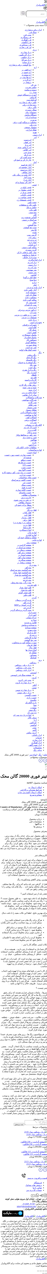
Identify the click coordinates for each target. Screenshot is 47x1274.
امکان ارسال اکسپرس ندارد (30, 792)
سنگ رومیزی (31, 110)
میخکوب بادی (31, 297)
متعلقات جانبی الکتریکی (26, 447)
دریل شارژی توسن (23, 690)
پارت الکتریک (31, 703)
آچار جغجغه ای (25, 167)
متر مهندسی (31, 270)
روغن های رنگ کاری (28, 385)
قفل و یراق (32, 510)
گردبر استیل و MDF (22, 605)
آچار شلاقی (26, 172)
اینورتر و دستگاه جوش (27, 95)
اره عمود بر (26, 72)
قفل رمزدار (26, 517)
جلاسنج (33, 700)
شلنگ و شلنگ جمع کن (27, 537)
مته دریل (33, 565)
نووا (35, 705)
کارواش (33, 97)
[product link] (35, 1132)
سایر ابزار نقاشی (29, 395)
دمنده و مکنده (31, 90)
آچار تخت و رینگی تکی (21, 175)
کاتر (35, 215)
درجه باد (33, 635)
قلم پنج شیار (26, 590)
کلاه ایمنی (32, 327)
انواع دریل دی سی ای (22, 715)
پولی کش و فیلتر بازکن (27, 252)
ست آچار (27, 177)
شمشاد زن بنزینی (29, 317)
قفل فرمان (32, 645)
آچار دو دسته (25, 170)
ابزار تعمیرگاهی (35, 745)
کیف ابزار (32, 615)
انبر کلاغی (27, 150)
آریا (35, 720)
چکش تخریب (31, 87)
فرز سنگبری (25, 37)
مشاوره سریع (36, 795)
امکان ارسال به (35, 787)
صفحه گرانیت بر (24, 545)
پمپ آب (33, 312)
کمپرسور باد (31, 302)
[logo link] (41, 5)
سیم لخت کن (25, 157)
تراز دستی (32, 265)
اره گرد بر (27, 80)
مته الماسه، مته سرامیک (20, 570)
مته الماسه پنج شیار (22, 575)
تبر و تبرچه (32, 240)
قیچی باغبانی (25, 195)
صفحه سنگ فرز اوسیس (20, 675)
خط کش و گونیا (30, 277)
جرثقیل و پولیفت (29, 255)
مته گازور (27, 577)
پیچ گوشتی (32, 225)
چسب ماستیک (25, 492)
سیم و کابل (32, 432)
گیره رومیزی (31, 250)
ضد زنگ (33, 365)
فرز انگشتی (26, 42)
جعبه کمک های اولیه (28, 350)
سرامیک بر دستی (29, 220)
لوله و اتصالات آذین (28, 412)
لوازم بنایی (32, 532)
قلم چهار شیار (25, 587)
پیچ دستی (33, 212)
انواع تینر (33, 382)
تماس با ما (37, 1188)
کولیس (34, 275)
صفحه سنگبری (24, 560)
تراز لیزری (32, 262)
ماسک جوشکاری (29, 335)
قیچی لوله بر (25, 187)
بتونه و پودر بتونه (30, 387)
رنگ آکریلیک (31, 357)
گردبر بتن (27, 607)
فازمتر (34, 230)
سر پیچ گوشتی (30, 640)
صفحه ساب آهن (24, 557)
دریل (35, 50)
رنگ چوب (32, 367)
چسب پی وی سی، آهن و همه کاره (16, 472)
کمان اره (33, 242)
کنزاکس (33, 723)
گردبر (34, 597)
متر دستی (32, 272)
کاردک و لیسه (31, 380)
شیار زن (33, 92)
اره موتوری (26, 75)
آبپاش (28, 507)
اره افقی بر (26, 70)
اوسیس (33, 672)
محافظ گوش (31, 342)
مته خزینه (27, 580)
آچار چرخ (27, 180)
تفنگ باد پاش (31, 295)
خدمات (39, 738)
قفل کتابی (27, 512)
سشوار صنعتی (30, 127)
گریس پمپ (32, 235)
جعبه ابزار (32, 612)
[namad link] (41, 1259)
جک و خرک (32, 632)
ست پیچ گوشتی (30, 227)
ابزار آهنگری (36, 743)
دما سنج (33, 280)
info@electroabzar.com (26, 1206)
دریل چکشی (26, 57)
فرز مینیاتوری (25, 45)
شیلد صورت (31, 345)
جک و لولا (27, 527)
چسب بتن (27, 482)
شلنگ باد (33, 652)
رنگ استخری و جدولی (27, 362)
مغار (35, 222)
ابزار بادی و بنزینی (34, 287)
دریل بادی (32, 320)
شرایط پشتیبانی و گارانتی (31, 790)
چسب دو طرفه (24, 462)
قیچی (34, 185)
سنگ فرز (33, 32)
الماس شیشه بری (29, 217)
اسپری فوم (26, 487)
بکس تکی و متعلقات (28, 205)
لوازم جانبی (37, 540)
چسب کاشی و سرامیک (21, 480)
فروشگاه (38, 1183)
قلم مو (34, 377)
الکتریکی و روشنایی (33, 425)
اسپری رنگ (32, 372)
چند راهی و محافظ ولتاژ (26, 435)
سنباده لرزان (31, 117)
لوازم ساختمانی (35, 450)
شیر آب (33, 422)
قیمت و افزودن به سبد (37, 1178)
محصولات (37, 748)
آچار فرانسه (26, 165)
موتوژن (33, 708)
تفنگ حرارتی (31, 130)
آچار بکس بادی (30, 290)
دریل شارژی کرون (23, 682)
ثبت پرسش (19, 1124)
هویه (35, 132)
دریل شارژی (26, 52)
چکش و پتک (31, 207)
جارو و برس (26, 497)
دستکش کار (31, 340)
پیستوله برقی (31, 112)
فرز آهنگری (26, 40)
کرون (34, 677)
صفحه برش (31, 542)
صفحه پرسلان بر (24, 550)
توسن (34, 687)
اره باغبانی (32, 245)
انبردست (27, 140)
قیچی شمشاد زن (24, 200)
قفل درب (27, 525)
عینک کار (33, 330)
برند (40, 660)
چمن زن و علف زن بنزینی (25, 315)
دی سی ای (32, 713)
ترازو (34, 282)
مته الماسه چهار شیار (22, 572)
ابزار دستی (37, 135)
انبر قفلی (27, 142)
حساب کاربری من (34, 1190)
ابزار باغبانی (37, 735)
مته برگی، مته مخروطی (21, 582)
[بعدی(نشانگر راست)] (43, 1273)
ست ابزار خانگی (30, 257)
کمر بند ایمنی (31, 347)
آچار (35, 162)
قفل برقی (27, 520)
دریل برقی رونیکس (23, 665)
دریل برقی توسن (24, 692)
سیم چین (27, 152)
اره (35, 67)
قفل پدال (33, 647)
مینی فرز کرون (24, 680)
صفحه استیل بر (24, 555)
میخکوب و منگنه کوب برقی (25, 122)
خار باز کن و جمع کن (22, 160)
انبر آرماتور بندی (24, 147)
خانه (45, 755)
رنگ (40, 352)
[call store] (45, 9)
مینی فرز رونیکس (23, 667)
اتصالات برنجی (30, 420)
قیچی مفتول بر (24, 190)
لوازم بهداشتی (30, 415)
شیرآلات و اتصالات (34, 397)
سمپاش (33, 655)
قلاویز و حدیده (30, 622)
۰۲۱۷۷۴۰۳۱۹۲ (28, 1204)
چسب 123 (26, 465)
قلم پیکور (27, 595)
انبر (35, 137)
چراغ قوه (33, 445)
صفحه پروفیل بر (24, 562)
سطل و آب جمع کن (22, 505)
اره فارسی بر (25, 77)
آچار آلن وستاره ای (23, 182)
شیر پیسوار (32, 407)
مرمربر (33, 120)
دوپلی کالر (32, 718)
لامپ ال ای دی (30, 427)
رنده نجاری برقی (29, 105)
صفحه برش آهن (24, 552)
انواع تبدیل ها (31, 650)
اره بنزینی (32, 307)
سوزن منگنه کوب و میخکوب (24, 642)
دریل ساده (26, 62)
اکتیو (35, 730)
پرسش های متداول (33, 1185)
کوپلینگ (33, 657)
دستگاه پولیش (30, 115)
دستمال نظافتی (24, 502)
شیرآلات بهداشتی (29, 400)
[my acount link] (40, 19)
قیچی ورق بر (25, 192)
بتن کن (34, 85)
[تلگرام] (41, 1196)
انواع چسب (32, 452)
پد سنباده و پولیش (29, 625)
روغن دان (32, 237)
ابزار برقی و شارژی (33, 30)
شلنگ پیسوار (31, 410)
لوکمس (33, 725)
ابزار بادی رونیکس (23, 670)
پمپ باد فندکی (30, 305)
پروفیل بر (27, 82)
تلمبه (34, 232)
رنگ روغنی (32, 355)
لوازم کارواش (31, 637)
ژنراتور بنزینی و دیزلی (27, 310)
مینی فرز (27, 35)
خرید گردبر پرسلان (23, 600)
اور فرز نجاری (25, 47)
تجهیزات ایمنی (36, 322)
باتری (34, 442)
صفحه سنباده (31, 627)
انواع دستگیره (25, 530)
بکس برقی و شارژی (28, 102)
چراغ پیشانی (31, 617)
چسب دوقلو (26, 460)
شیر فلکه (32, 405)
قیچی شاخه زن (24, 197)
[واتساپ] (37, 1196)
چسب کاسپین (31, 695)
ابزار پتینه (33, 390)
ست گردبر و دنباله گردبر (20, 610)
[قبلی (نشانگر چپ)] (46, 1273)
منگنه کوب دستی (29, 247)
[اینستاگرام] (45, 1196)
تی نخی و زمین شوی (22, 500)
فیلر (35, 285)
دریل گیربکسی (25, 55)
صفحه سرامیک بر (23, 547)
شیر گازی (32, 402)
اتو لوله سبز (31, 100)
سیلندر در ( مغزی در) (22, 522)
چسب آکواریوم (25, 470)
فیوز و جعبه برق (30, 437)
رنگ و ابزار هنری (29, 370)
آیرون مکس (31, 733)
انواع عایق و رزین (29, 392)
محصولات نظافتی (29, 495)
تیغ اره (34, 620)
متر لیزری (32, 267)
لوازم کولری (31, 535)
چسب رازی (32, 698)
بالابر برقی (32, 107)
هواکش (33, 440)
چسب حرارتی (25, 475)
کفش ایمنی (32, 332)
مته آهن (28, 567)
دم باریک (27, 155)
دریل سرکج (26, 60)
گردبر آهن (27, 602)
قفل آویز (27, 515)
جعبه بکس (32, 202)
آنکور (34, 685)
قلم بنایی (33, 210)
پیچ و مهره (32, 630)
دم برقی (33, 125)
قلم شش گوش (24, 592)
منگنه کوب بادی (30, 300)
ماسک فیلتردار (30, 337)
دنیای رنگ (37, 750)
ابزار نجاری (37, 740)
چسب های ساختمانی (28, 477)
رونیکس (33, 662)
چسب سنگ (26, 485)
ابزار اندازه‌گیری (35, 260)
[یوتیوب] (33, 1196)
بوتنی (34, 728)
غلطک (34, 375)
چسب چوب (26, 467)
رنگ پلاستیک (31, 360)
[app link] (41, 1216)
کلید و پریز (32, 430)
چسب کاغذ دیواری (23, 490)
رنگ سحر (32, 710)
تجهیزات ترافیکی (29, 325)
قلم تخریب (32, 585)
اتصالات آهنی (31, 417)
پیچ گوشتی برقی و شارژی (20, 65)
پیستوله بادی (31, 292)
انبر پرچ (28, 145)
